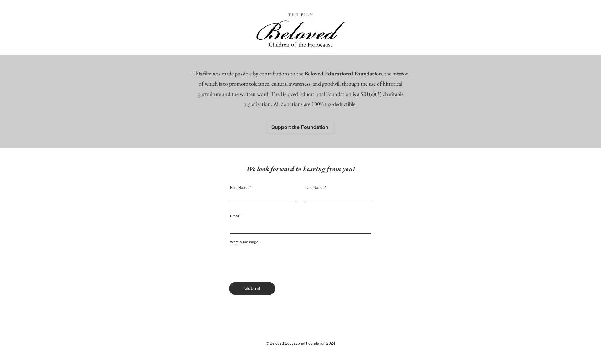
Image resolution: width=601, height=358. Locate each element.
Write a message (244, 242)
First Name (239, 187)
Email (235, 216)
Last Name (314, 187)
